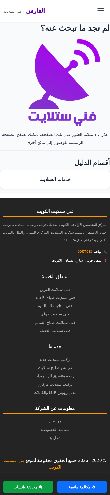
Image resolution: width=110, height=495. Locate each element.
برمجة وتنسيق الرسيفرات (55, 375)
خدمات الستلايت (55, 179)
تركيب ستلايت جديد (55, 359)
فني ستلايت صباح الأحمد (55, 297)
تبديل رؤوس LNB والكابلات (55, 392)
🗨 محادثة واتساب (28, 486)
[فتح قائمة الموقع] (100, 11)
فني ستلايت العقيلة (55, 330)
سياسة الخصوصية (55, 429)
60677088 (85, 251)
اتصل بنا (55, 437)
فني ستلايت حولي (55, 313)
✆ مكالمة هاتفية (82, 486)
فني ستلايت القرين (55, 289)
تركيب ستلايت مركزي (55, 384)
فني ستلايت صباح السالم (55, 322)
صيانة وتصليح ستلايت (55, 367)
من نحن (55, 420)
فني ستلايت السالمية (55, 305)
